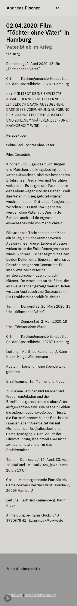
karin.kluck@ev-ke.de (46, 520)
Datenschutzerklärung (40, 595)
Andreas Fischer (23, 8)
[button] (7, 598)
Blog (16, 54)
